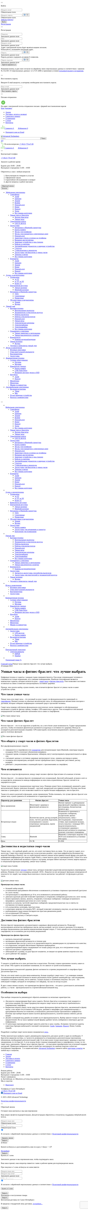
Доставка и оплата (13, 1058)
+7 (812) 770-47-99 (26, 144)
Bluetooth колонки (22, 290)
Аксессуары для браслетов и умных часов (31, 252)
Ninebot (18, 656)
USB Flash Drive (21, 370)
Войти (4, 22)
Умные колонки (21, 288)
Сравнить (9, 128)
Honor (17, 207)
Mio (16, 393)
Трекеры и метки (21, 255)
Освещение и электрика (19, 331)
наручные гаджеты (75, 1048)
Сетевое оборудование (19, 360)
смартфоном (6, 701)
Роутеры (18, 362)
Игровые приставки (18, 350)
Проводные (19, 298)
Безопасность (15, 337)
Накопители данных (18, 366)
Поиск (43, 138)
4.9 (2, 141)
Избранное (23, 128)
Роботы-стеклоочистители (25, 317)
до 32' (17, 279)
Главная (9, 1054)
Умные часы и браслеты (19, 215)
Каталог (4, 188)
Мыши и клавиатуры (18, 385)
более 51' (18, 283)
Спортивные (20, 296)
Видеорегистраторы (18, 389)
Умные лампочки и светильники (27, 333)
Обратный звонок (8, 186)
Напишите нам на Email (15, 132)
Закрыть (5, 1140)
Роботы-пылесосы (22, 315)
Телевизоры (14, 277)
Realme (17, 203)
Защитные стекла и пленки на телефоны (30, 238)
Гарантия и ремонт (13, 116)
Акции (8, 112)
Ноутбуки (14, 375)
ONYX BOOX (20, 223)
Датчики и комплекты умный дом (23, 346)
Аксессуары (14, 226)
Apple (17, 197)
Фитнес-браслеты (21, 217)
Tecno (17, 211)
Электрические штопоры (24, 323)
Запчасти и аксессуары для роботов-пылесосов (33, 573)
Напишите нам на (12, 1093)
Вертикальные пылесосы (24, 310)
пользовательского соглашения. (71, 71)
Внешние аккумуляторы (24, 240)
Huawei (17, 209)
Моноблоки (14, 381)
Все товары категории (23, 213)
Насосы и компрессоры (19, 397)
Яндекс (17, 304)
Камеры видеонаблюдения (25, 339)
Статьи (8, 120)
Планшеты (14, 259)
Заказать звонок (7, 1138)
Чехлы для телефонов (23, 232)
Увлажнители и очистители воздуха (29, 312)
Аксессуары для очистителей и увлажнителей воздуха (36, 575)
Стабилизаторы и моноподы (26, 250)
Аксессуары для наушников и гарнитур (30, 529)
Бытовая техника (16, 308)
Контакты (9, 123)
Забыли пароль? (7, 20)
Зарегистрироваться (9, 65)
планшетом (36, 750)
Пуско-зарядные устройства (21, 395)
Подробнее (5, 1151)
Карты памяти (20, 230)
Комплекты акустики (18, 503)
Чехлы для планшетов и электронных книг (31, 234)
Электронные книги (18, 221)
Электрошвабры (21, 327)
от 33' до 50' (19, 281)
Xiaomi (17, 201)
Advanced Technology (47, 1048)
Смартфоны (14, 194)
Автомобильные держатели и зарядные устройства (35, 246)
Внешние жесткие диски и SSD (27, 373)
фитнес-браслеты (57, 681)
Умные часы (19, 219)
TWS (17, 294)
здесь (46, 1032)
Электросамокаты (17, 652)
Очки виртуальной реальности (22, 352)
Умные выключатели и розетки (27, 335)
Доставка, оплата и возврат (16, 114)
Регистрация (6, 24)
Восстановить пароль (9, 91)
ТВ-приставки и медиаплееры (22, 300)
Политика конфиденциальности (13, 1101)
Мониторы (14, 383)
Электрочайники (21, 325)
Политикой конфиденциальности (65, 1134)
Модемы (18, 364)
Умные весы (19, 321)
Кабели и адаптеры (22, 244)
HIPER (17, 654)
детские (24, 870)
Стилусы (18, 248)
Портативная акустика (19, 286)
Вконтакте (10, 1085)
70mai (17, 391)
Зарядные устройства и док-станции (29, 242)
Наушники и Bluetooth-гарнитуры (28, 228)
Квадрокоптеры (16, 354)
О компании (10, 118)
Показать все (20, 205)
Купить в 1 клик (7, 1189)
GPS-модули (19, 633)
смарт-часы (43, 681)
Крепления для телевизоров (25, 532)
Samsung (18, 199)
